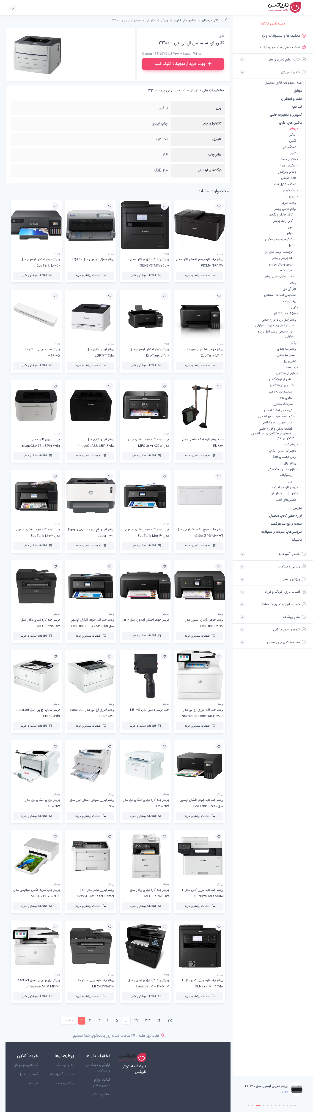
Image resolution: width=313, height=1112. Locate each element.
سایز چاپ (214, 155)
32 (137, 1020)
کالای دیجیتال (210, 20)
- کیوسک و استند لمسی (279, 410)
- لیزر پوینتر (291, 196)
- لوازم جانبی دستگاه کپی (282, 469)
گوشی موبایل (28, 1074)
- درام (290, 233)
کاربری (216, 139)
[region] (273, 552)
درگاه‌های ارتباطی (209, 170)
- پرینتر (294, 128)
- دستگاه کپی (290, 147)
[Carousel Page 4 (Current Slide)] (262, 1105)
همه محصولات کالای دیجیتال (283, 83)
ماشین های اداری (290, 122)
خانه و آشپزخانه (62, 1074)
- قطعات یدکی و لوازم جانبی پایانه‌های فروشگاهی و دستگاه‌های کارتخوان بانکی (272, 434)
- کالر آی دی (290, 289)
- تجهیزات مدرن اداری (283, 451)
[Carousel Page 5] (267, 1105)
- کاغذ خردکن (289, 178)
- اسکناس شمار (288, 166)
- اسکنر (293, 135)
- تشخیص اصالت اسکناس (281, 295)
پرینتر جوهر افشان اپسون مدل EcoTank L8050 (268, 1086)
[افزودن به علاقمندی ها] (218, 206)
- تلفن (294, 153)
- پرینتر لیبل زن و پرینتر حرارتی (274, 325)
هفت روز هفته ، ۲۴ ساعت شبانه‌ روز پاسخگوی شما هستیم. (115, 1036)
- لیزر (291, 481)
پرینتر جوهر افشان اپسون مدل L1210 (145, 620)
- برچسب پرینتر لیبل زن (279, 252)
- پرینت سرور (290, 203)
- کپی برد (292, 307)
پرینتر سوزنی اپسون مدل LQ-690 (93, 259)
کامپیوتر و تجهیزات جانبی (286, 114)
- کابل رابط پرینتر (283, 221)
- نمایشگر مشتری (283, 404)
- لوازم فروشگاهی (287, 373)
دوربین (297, 507)
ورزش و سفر (65, 1083)
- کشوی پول (290, 361)
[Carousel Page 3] (256, 1105)
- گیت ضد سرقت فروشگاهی (276, 416)
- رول (291, 245)
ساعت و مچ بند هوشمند (286, 523)
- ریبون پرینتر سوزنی (281, 264)
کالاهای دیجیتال (26, 1065)
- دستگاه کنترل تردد (285, 184)
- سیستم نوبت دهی (281, 392)
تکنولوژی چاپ (211, 123)
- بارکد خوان (290, 190)
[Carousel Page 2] (252, 1105)
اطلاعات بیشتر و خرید (197, 275)
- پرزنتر (294, 283)
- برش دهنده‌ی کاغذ (285, 457)
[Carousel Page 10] (287, 1105)
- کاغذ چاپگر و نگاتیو (281, 215)
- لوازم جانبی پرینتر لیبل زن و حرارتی (276, 334)
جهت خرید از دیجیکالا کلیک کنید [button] (180, 64)
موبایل (298, 90)
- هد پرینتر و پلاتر (283, 258)
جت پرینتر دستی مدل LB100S (149, 710)
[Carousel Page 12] (295, 1105)
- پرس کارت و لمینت (285, 487)
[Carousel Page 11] (291, 1105)
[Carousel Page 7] (275, 1105)
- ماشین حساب (288, 159)
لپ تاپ (297, 106)
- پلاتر (294, 343)
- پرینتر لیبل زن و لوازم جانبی (279, 320)
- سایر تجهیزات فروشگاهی (277, 422)
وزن (218, 108)
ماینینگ (297, 539)
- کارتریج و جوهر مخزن (279, 239)
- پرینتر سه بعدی (287, 349)
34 (159, 1020)
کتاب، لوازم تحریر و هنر (101, 1082)
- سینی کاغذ (286, 270)
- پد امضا (292, 367)
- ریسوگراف (287, 475)
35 (170, 1020)
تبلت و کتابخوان (291, 98)
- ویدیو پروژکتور (288, 172)
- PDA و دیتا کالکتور (285, 313)
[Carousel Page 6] (271, 1105)
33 (147, 1020)
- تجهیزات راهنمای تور (284, 493)
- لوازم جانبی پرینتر (286, 209)
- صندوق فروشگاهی (281, 379)
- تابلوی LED (286, 398)
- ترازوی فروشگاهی (282, 385)
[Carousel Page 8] (279, 1105)
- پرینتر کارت (290, 444)
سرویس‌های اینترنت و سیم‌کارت (281, 531)
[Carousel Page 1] (248, 1105)
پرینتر (164, 20)
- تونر (291, 227)
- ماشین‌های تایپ (287, 500)
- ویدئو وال (291, 463)
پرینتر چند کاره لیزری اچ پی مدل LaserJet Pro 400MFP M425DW (148, 986)
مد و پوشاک (65, 1065)
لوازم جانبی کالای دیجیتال (285, 515)
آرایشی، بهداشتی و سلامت (97, 1068)
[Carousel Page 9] (283, 1105)
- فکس (293, 141)
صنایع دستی (100, 1094)
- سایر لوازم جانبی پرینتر (279, 276)
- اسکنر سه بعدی (287, 355)
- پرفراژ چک (290, 301)
